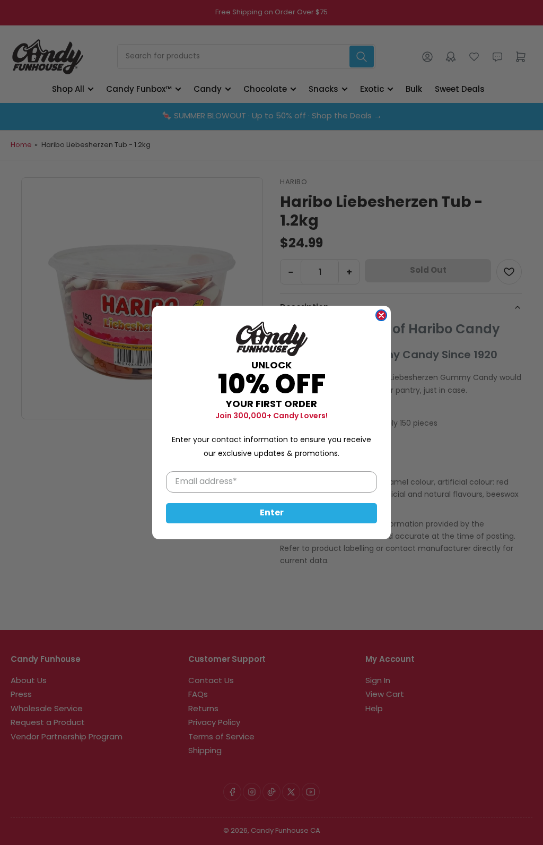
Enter (272, 513)
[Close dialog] (381, 315)
